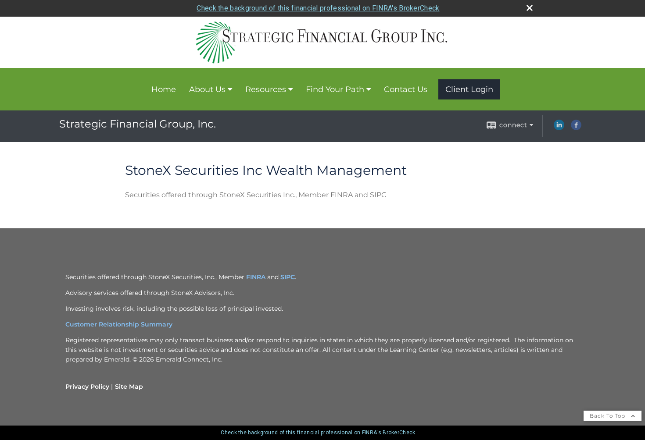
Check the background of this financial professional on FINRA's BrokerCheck (318, 8)
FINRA (255, 277)
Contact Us (405, 89)
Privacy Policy (87, 386)
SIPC (287, 277)
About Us (207, 89)
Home (163, 89)
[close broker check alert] (529, 7)
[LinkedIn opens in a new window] (559, 128)
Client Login (469, 89)
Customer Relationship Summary (118, 324)
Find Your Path (335, 89)
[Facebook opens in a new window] (576, 128)
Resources (265, 89)
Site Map (129, 386)
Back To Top (608, 415)
